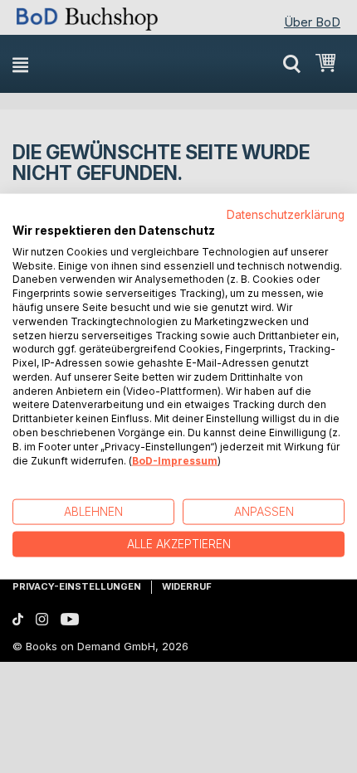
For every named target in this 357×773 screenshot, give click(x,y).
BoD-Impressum (175, 460)
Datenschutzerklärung (286, 214)
